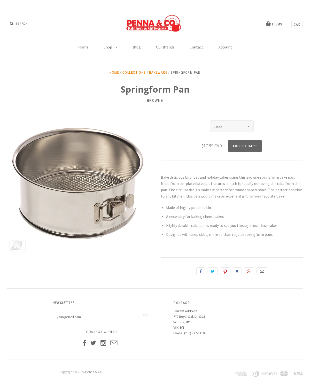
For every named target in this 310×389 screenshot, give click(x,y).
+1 (249, 271)
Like (200, 271)
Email (261, 271)
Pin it (225, 271)
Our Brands (165, 47)
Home (83, 47)
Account (225, 47)
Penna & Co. (93, 372)
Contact (196, 47)
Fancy (237, 271)
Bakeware (158, 72)
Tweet (213, 271)
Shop (108, 47)
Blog (137, 47)
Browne (155, 100)
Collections (134, 72)
